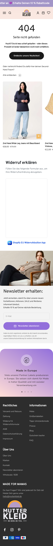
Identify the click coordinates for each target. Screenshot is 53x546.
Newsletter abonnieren (13, 470)
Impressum (8, 438)
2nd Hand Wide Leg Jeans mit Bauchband (21, 143)
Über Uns (7, 455)
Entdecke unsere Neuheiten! (26, 55)
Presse (32, 426)
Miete (31, 411)
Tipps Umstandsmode (39, 421)
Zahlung (6, 416)
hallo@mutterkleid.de (12, 496)
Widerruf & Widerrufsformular (11, 422)
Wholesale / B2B (10, 474)
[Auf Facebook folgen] (5, 530)
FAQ (31, 440)
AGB (5, 429)
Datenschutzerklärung (12, 433)
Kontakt (6, 465)
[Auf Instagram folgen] (12, 530)
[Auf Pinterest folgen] (19, 530)
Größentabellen (36, 416)
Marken (6, 460)
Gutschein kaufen (37, 435)
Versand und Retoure (12, 411)
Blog (31, 430)
